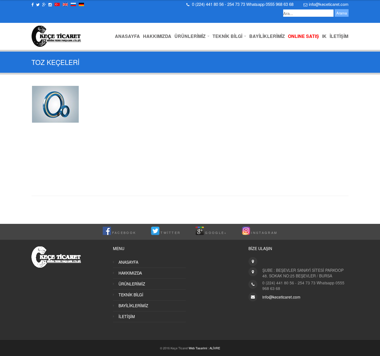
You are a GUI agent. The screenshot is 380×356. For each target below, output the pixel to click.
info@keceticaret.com (329, 4)
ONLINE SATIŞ (303, 36)
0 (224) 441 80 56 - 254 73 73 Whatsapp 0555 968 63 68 (242, 4)
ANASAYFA (127, 36)
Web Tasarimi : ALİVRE (204, 348)
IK (324, 36)
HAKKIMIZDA (157, 36)
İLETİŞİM (339, 36)
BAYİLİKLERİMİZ (267, 36)
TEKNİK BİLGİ (228, 36)
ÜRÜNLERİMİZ (190, 36)
